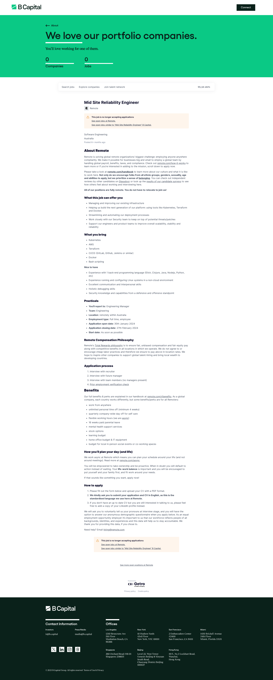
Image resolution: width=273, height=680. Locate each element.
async (125, 418)
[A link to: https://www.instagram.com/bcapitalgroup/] (69, 649)
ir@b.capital (52, 634)
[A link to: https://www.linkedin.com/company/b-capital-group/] (61, 649)
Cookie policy (143, 591)
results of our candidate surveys (163, 181)
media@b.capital (83, 634)
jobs (68, 86)
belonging (144, 178)
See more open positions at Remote (136, 565)
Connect (246, 7)
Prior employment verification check (109, 384)
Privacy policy (130, 591)
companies (89, 86)
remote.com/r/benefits (159, 396)
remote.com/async (130, 460)
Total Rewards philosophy (109, 345)
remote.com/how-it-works (171, 163)
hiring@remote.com (114, 529)
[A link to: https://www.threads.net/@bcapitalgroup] (77, 649)
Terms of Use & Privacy (94, 670)
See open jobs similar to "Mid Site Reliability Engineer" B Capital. (121, 125)
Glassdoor (124, 181)
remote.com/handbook (120, 171)
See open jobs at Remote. (104, 121)
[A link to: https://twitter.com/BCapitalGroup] (53, 649)
